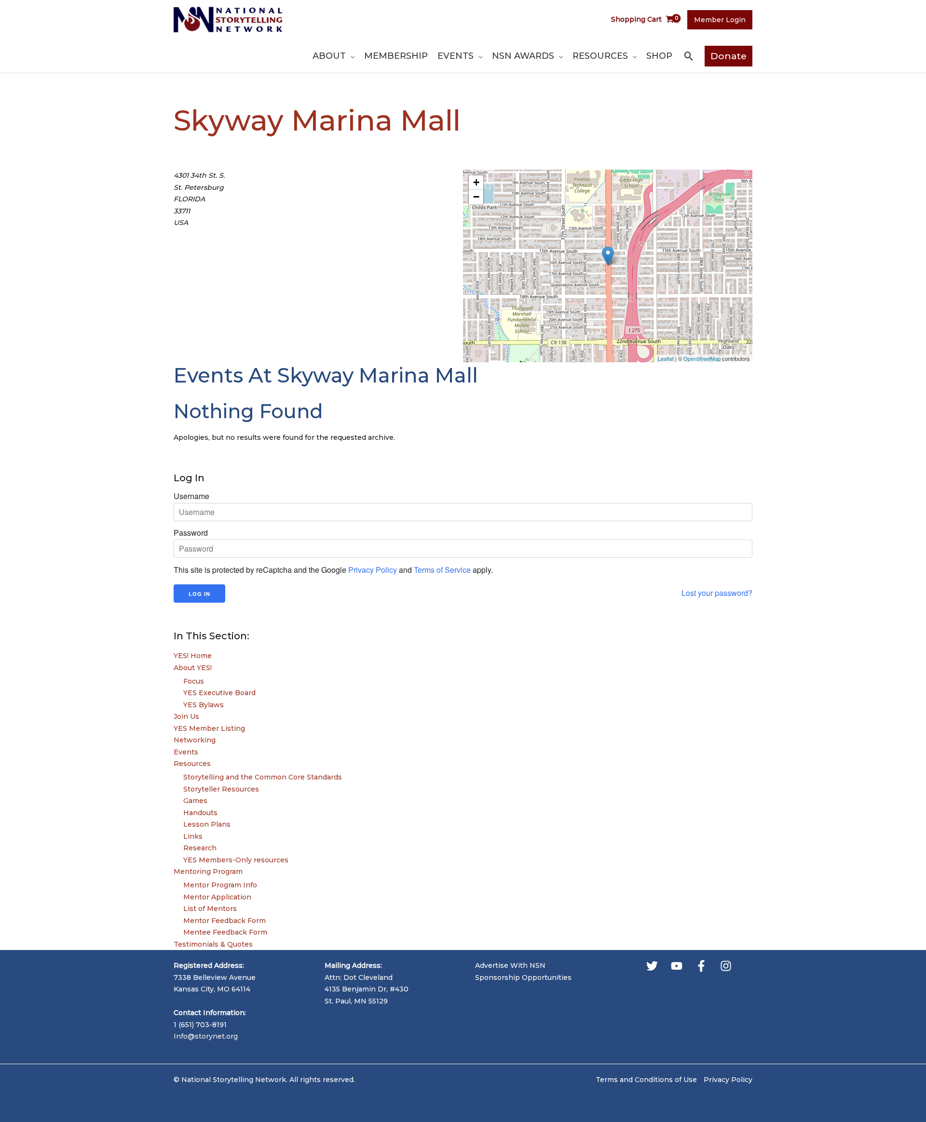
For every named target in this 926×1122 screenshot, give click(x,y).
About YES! (193, 667)
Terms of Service (442, 569)
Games (195, 800)
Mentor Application (217, 897)
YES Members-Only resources (235, 860)
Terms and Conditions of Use (646, 1079)
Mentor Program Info (220, 885)
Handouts (200, 812)
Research (200, 848)
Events (186, 752)
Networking (195, 740)
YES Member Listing (209, 728)
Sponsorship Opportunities (523, 977)
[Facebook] (701, 966)
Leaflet (666, 358)
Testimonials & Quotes (213, 944)
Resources (192, 763)
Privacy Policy (372, 569)
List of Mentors (210, 908)
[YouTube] (676, 966)
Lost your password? (716, 593)
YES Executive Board (219, 692)
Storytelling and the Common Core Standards (262, 777)
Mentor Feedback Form (224, 920)
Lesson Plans (207, 824)
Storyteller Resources (221, 789)
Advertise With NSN (510, 965)
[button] (350, 56)
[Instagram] (726, 966)
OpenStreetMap (702, 358)
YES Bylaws (203, 704)
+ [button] (476, 182)
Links (193, 836)
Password (191, 532)
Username (191, 496)
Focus (193, 681)
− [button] (476, 197)
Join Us (186, 716)
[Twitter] (652, 966)
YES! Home (193, 655)
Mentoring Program (208, 871)
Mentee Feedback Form (225, 932)
